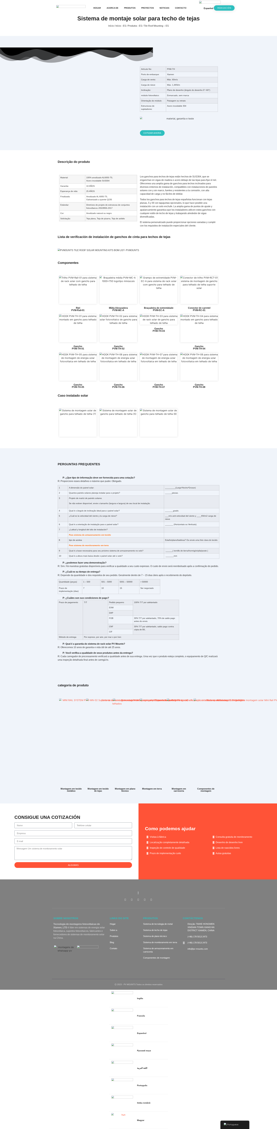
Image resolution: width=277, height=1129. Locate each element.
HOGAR (97, 8)
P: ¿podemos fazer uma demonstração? (84, 562)
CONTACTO (180, 8)
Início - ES (121, 26)
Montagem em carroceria (179, 789)
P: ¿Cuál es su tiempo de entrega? (81, 572)
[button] (192, 8)
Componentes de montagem (205, 789)
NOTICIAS (164, 8)
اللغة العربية (142, 1068)
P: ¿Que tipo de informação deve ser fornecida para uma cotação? (99, 477)
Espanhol (208, 8)
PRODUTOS (129, 8)
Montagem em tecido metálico (71, 789)
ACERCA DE (112, 8)
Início (111, 26)
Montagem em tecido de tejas (98, 789)
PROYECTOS (147, 8)
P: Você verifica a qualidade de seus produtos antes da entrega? (98, 653)
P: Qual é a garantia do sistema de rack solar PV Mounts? (94, 644)
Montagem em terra (152, 788)
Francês (141, 1016)
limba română (143, 1103)
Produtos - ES (135, 26)
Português (142, 1085)
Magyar (140, 1120)
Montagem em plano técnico (125, 789)
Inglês (140, 998)
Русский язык (144, 1050)
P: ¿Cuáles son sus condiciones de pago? (86, 598)
